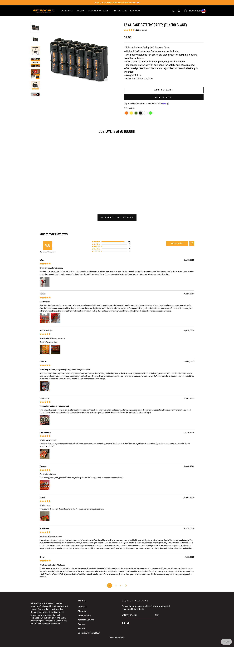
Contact (135, 11)
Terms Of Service (86, 620)
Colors (129, 108)
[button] (126, 113)
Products (67, 11)
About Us (82, 611)
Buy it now (163, 97)
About (80, 11)
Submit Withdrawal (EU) (89, 633)
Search (81, 628)
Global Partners (98, 11)
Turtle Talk (119, 11)
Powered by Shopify (117, 638)
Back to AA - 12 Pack (118, 218)
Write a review (177, 243)
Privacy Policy (84, 615)
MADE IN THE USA (195, 11)
